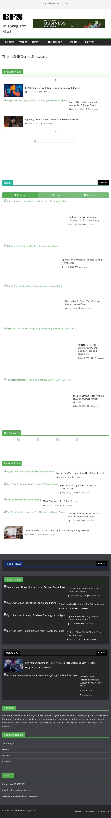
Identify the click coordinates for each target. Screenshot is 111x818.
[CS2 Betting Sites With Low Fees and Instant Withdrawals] (13, 90)
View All (103, 182)
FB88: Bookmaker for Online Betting (60, 501)
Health (36, 42)
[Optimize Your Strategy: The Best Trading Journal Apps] (31, 263)
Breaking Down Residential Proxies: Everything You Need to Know (91, 681)
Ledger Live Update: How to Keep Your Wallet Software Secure (85, 103)
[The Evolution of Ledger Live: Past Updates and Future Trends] (35, 517)
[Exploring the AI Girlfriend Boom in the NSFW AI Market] (13, 122)
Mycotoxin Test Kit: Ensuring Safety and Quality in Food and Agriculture (87, 349)
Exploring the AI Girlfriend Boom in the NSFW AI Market (52, 119)
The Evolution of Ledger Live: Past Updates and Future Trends (84, 515)
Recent (57, 195)
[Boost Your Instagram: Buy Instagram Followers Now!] (31, 489)
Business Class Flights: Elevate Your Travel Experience (84, 634)
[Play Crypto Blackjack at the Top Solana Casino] (30, 606)
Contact (89, 42)
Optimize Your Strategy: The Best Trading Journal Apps (82, 261)
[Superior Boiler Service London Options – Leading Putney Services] (13, 532)
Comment (92, 195)
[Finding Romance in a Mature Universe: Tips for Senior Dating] (35, 220)
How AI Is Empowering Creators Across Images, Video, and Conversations (60, 662)
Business (9, 42)
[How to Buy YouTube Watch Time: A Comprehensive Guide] (33, 304)
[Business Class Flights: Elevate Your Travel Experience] (34, 636)
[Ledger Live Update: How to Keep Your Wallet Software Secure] (35, 100)
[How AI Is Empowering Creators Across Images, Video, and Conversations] (13, 665)
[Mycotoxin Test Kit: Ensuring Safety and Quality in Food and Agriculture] (40, 351)
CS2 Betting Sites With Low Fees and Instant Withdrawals (52, 88)
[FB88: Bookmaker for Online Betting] (22, 503)
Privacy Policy (103, 811)
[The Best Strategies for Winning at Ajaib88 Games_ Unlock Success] (37, 401)
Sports (73, 42)
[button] (41, 42)
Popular (21, 195)
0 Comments (51, 92)
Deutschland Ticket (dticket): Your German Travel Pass (83, 590)
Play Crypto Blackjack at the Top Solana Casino (81, 604)
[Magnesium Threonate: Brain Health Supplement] (29, 475)
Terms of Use (90, 811)
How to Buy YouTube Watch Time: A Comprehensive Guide (82, 302)
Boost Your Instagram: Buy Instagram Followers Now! (78, 487)
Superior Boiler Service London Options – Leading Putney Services (57, 530)
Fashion (23, 42)
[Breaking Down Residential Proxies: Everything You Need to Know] (40, 685)
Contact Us (78, 811)
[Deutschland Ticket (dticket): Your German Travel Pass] (34, 592)
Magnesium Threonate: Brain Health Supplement (80, 473)
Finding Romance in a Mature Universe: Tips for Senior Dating (84, 219)
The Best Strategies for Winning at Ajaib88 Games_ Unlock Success (88, 398)
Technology (55, 42)
